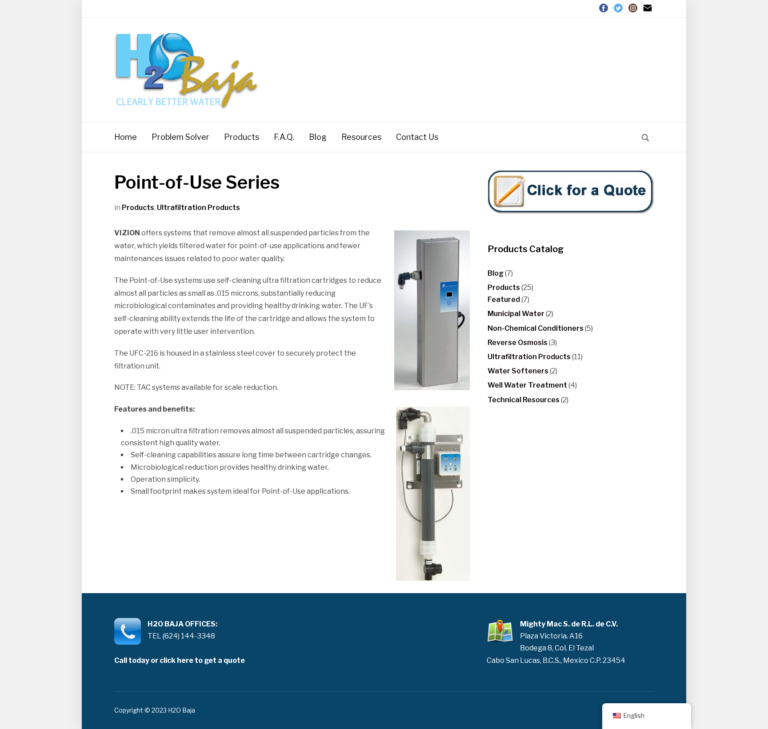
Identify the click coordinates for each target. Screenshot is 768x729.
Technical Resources (524, 400)
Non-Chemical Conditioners (536, 328)
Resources (361, 137)
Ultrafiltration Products (198, 207)
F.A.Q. (284, 137)
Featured (504, 299)
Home (125, 137)
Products (241, 137)
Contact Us (417, 137)
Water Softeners (518, 371)
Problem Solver (180, 137)
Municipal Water (516, 313)
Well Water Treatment (527, 385)
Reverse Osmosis (518, 342)
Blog (318, 137)
